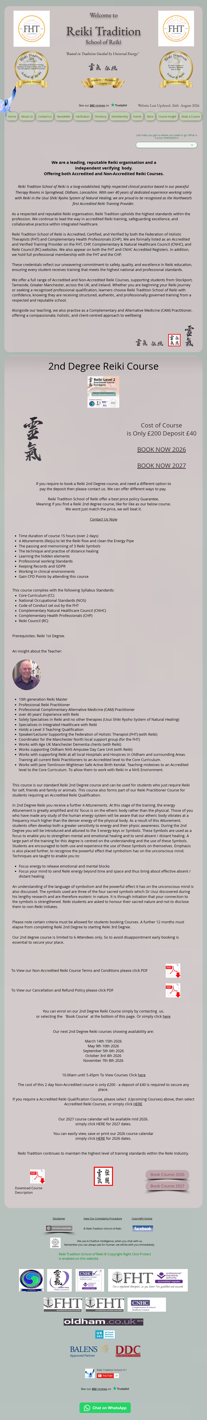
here (166, 1016)
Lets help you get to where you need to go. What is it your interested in (166, 136)
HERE (137, 1103)
